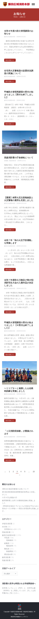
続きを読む (9, 60)
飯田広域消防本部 (9, 36)
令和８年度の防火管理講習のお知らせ (18, 32)
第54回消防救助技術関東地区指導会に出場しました (19, 493)
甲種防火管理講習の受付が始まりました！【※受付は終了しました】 (18, 325)
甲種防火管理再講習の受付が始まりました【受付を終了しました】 (18, 94)
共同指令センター (10, 529)
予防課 (6, 538)
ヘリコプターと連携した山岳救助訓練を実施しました (18, 389)
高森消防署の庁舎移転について (18, 157)
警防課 (6, 549)
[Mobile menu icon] (33, 4)
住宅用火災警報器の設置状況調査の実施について (18, 72)
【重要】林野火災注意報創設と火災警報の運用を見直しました (18, 199)
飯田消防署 (6, 557)
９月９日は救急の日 (9, 497)
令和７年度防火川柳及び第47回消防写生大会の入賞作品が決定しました (18, 283)
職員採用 (9, 546)
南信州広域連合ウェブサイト (19, 616)
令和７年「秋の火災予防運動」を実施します (18, 241)
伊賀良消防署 (7, 523)
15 (34, 471)
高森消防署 (12, 160)
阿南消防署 (6, 532)
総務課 (6, 160)
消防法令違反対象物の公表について (15, 489)
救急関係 (9, 551)
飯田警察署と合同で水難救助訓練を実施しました (18, 501)
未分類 (4, 527)
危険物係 (9, 540)
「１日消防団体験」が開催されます (18, 432)
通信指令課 (8, 554)
